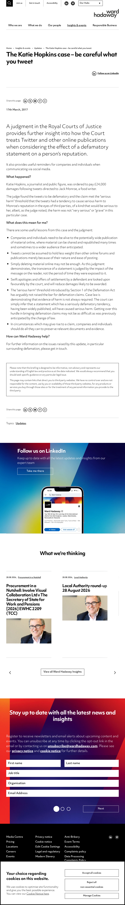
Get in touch (34, 3)
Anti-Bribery (72, 837)
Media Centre (14, 837)
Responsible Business (105, 25)
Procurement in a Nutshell (29, 577)
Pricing (10, 842)
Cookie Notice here (38, 894)
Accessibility (52, 3)
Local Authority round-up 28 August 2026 (84, 588)
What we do (35, 25)
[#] (9, 3)
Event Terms (72, 842)
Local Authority (81, 577)
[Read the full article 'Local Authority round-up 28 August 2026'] (84, 608)
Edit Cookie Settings (47, 846)
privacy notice (22, 751)
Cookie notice (43, 842)
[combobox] (90, 3)
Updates (38, 48)
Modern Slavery (45, 856)
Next (115, 672)
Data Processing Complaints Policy (75, 858)
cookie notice (50, 751)
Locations (12, 846)
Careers (11, 851)
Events (10, 856)
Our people (54, 25)
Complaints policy (75, 851)
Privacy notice (43, 837)
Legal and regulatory (47, 851)
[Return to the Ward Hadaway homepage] (106, 13)
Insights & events (76, 25)
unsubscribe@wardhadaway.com (73, 746)
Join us (19, 3)
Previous (10, 672)
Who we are (15, 25)
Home (9, 48)
